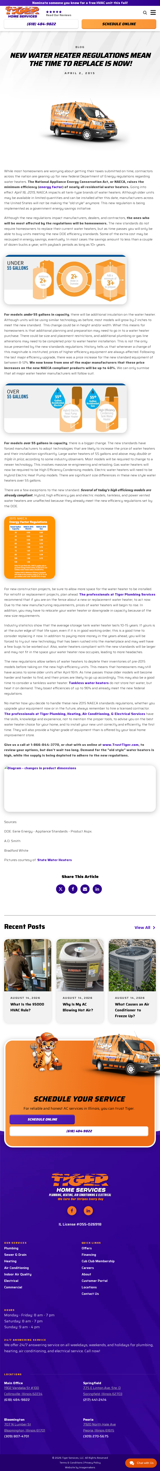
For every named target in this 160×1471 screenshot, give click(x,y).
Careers (88, 1267)
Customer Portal (95, 1280)
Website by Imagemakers (80, 1467)
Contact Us (90, 1293)
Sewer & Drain (15, 1254)
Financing (89, 1254)
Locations (89, 1287)
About (86, 1274)
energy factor (50, 187)
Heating (10, 1261)
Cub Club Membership (98, 1261)
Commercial (13, 1287)
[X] (60, 889)
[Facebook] (73, 889)
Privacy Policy (92, 1463)
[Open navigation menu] (152, 12)
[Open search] (145, 12)
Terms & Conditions (71, 1463)
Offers (87, 1248)
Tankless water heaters (89, 683)
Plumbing (11, 1248)
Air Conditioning (16, 1267)
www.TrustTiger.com (120, 744)
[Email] (85, 889)
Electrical (11, 1280)
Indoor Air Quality (17, 1274)
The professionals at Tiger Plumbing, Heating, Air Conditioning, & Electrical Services (74, 713)
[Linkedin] (97, 889)
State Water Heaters (54, 860)
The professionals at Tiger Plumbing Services (117, 594)
